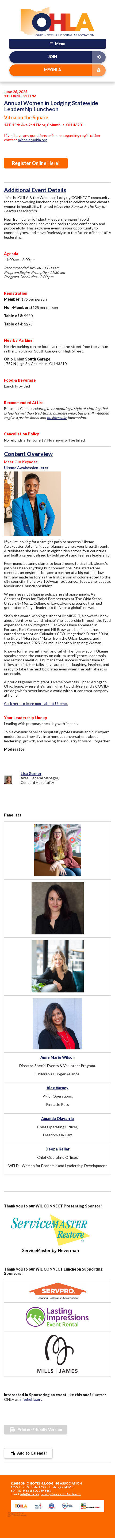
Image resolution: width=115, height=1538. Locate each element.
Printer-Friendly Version (39, 1429)
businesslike (57, 417)
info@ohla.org (31, 1399)
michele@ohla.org (32, 139)
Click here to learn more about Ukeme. (36, 703)
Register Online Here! (36, 163)
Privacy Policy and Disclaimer (61, 1494)
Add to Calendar (31, 1453)
